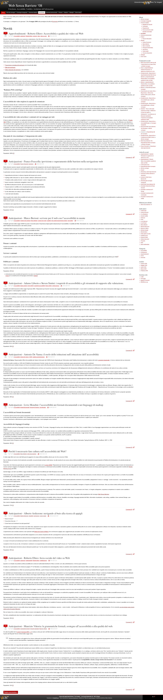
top (153, 696)
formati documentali (24, 407)
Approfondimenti (145, 254)
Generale (143, 257)
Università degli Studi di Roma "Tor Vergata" (148, 2)
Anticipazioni (144, 252)
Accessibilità (17, 36)
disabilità (31, 516)
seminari (35, 36)
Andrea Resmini (144, 212)
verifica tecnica (55, 285)
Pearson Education (147, 38)
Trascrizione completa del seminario (14, 65)
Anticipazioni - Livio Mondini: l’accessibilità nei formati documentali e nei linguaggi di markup (55, 404)
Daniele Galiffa (144, 216)
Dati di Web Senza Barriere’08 (148, 184)
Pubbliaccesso (144, 235)
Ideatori (66, 12)
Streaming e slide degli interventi (148, 171)
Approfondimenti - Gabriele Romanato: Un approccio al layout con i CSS (148, 69)
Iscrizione (41, 12)
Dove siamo (78, 12)
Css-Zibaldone (144, 214)
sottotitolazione (43, 560)
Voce (143, 278)
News (142, 67)
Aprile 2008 (143, 267)
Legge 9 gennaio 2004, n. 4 (24, 632)
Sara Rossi (145, 49)
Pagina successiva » (10, 692)
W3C (142, 242)
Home (3, 12)
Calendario (145, 26)
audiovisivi (22, 36)
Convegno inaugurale (22, 12)
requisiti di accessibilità (39, 285)
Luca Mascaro (144, 221)
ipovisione (31, 164)
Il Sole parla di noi (145, 164)
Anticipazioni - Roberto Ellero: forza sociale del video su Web (39, 558)
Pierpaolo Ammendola (148, 47)
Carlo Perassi (92, 698)
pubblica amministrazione (39, 357)
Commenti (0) (129, 214)
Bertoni (142, 82)
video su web (43, 36)
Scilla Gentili (145, 51)
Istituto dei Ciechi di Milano (41, 531)
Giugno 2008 (144, 263)
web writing (70, 220)
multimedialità (29, 560)
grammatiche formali (25, 628)
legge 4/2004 (31, 285)
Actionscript (143, 210)
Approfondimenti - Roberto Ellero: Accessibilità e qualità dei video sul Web (45, 33)
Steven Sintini (48, 285)
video (38, 36)
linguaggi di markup (34, 407)
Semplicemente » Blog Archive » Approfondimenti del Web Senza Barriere (148, 75)
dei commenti (145, 280)
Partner (60, 12)
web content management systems (59, 220)
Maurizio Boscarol (145, 226)
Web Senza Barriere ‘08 (25, 5)
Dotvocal (143, 217)
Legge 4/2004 (48, 465)
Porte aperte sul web (145, 233)
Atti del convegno (10, 12)
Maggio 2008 (144, 265)
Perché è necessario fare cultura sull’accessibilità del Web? (37, 451)
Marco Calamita (146, 45)
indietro (35, 275)
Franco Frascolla (24, 164)
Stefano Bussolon (145, 239)
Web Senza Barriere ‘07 (146, 204)
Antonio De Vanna (24, 357)
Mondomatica (144, 232)
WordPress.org (144, 282)
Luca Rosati (143, 223)
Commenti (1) (129, 554)
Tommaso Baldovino (73, 698)
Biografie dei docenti (147, 24)
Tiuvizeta (143, 240)
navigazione (36, 516)
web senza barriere (31, 454)
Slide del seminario (10, 67)
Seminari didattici (33, 12)
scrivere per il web (42, 220)
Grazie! (142, 170)
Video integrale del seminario (13, 69)
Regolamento (146, 28)
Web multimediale (145, 244)
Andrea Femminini (147, 42)
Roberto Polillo (144, 237)
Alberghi (72, 12)
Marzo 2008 (143, 269)
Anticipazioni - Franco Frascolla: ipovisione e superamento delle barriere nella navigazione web (55, 161)
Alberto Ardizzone (24, 516)
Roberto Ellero (29, 36)
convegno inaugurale (103, 360)
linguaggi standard (34, 628)
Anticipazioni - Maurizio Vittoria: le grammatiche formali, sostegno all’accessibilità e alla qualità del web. (60, 626)
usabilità (49, 220)
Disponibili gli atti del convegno (148, 166)
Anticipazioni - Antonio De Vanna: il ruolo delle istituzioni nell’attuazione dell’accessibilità (53, 354)
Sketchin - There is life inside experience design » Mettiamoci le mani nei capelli (148, 110)
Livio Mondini (43, 407)
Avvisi (142, 255)
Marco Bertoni (34, 220)
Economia (55, 21)
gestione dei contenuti (25, 220)
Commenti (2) (129, 157)
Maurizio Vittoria (43, 628)
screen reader (43, 516)
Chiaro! (7, 275)
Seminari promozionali (51, 12)
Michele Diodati (144, 230)
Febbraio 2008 (144, 270)
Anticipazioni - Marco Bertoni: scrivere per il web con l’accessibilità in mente (46, 218)
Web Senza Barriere (103, 494)
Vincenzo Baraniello (147, 53)
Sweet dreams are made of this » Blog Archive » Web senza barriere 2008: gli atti (148, 92)
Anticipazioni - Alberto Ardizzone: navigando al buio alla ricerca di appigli (45, 513)
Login (142, 276)
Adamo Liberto (23, 285)
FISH (142, 219)
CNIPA (30, 357)
